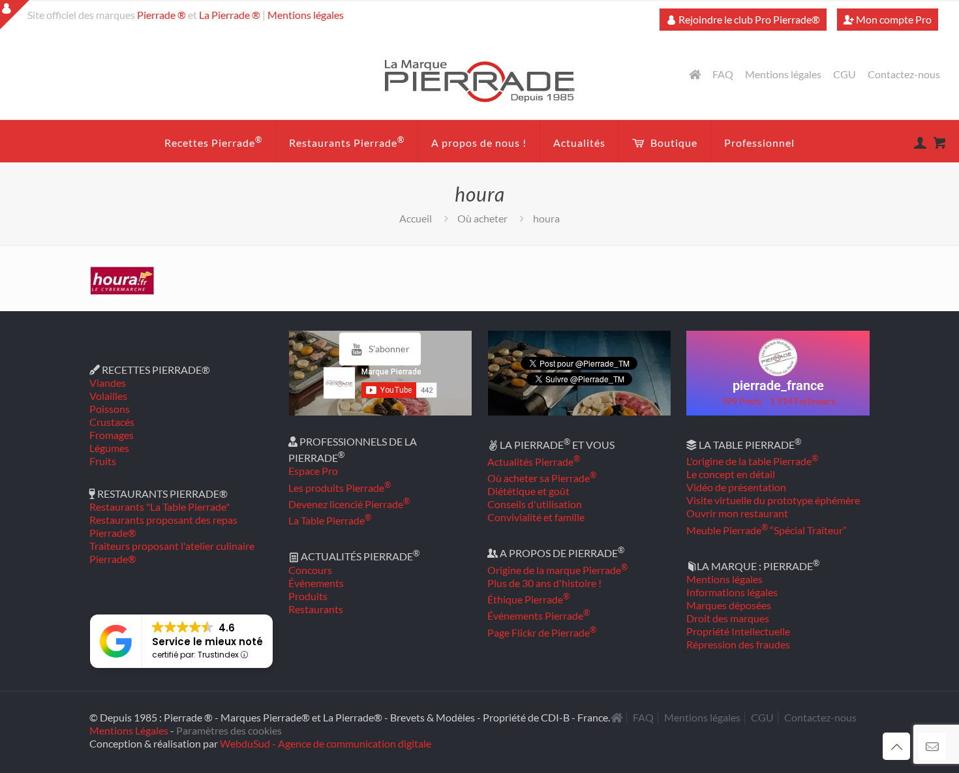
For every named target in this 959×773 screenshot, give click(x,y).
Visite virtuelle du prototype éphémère (773, 500)
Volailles (108, 395)
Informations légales (732, 592)
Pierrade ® (161, 14)
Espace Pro (313, 470)
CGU (844, 74)
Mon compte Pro (893, 19)
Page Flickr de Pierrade (541, 632)
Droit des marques (727, 618)
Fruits (102, 461)
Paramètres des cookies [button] (229, 730)
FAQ (722, 74)
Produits (307, 596)
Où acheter (482, 218)
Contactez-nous (904, 74)
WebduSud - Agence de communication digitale (325, 743)
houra (546, 218)
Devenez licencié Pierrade (349, 504)
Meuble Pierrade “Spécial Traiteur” (766, 530)
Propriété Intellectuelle (738, 631)
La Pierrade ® (229, 14)
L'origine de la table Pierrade (752, 461)
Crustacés (111, 422)
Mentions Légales (128, 730)
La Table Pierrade (329, 520)
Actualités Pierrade (533, 461)
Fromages (111, 435)
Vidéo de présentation (736, 487)
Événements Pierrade (538, 615)
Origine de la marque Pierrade (557, 570)
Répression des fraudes (738, 644)
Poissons (109, 408)
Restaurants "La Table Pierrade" (159, 506)
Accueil (415, 218)
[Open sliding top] (14, 14)
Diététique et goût (528, 491)
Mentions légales (305, 14)
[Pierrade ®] (480, 80)
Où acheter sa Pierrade (541, 478)
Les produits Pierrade (339, 487)
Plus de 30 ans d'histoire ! (544, 583)
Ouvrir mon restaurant (737, 513)
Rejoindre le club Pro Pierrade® (748, 19)
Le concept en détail (730, 474)
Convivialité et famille (536, 517)
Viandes (107, 382)
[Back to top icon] (896, 746)
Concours (310, 570)
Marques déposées (728, 605)
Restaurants (315, 609)
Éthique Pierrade (528, 599)
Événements (316, 583)
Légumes (109, 448)
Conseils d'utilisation (534, 504)
